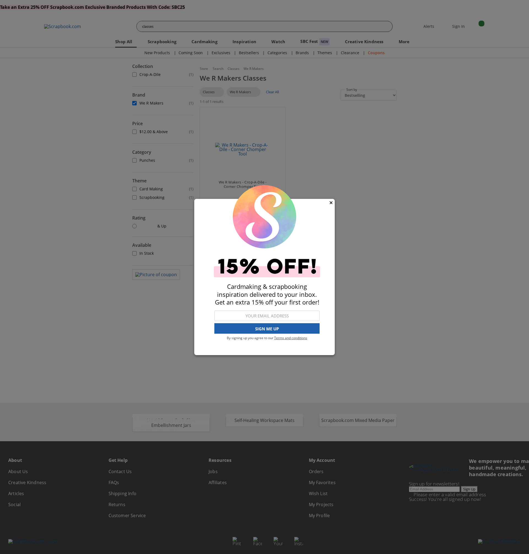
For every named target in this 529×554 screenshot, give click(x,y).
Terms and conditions (290, 338)
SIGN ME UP (267, 328)
